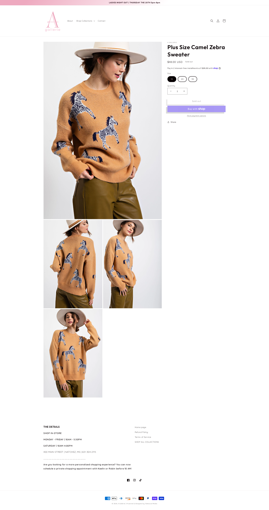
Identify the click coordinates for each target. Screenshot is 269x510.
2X (182, 79)
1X (172, 79)
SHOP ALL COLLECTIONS (147, 442)
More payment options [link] (196, 116)
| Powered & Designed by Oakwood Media (141, 504)
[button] (85, 21)
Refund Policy (141, 432)
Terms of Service (143, 437)
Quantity (171, 85)
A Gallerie (122, 504)
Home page (140, 427)
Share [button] (173, 122)
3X (193, 79)
